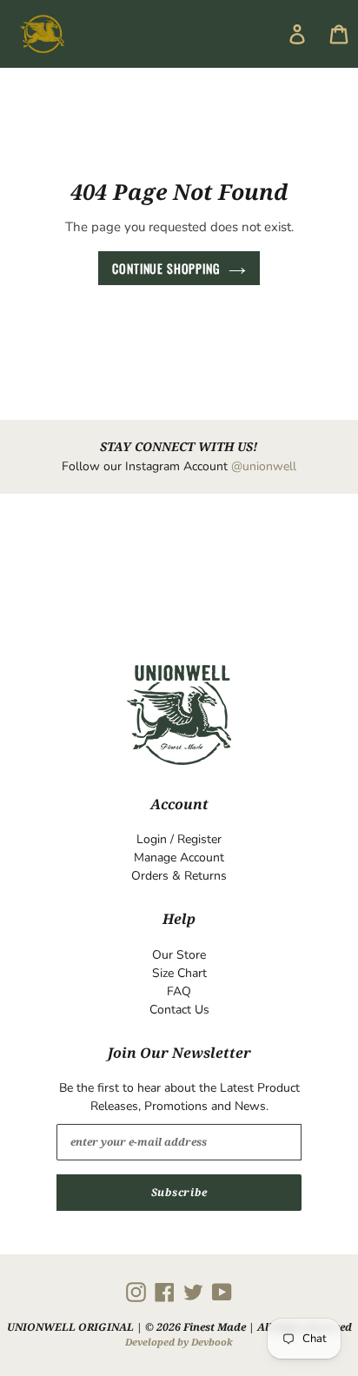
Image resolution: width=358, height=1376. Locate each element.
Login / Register (179, 839)
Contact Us (179, 1009)
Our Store (179, 955)
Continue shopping (165, 268)
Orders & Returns (179, 875)
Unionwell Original (70, 1326)
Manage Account (179, 857)
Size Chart (179, 973)
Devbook (212, 1341)
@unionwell (263, 466)
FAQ (179, 991)
